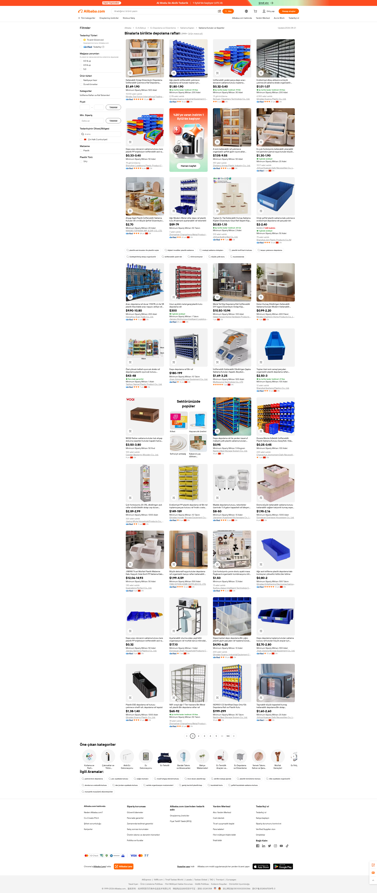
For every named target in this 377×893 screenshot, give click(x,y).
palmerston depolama (94, 779)
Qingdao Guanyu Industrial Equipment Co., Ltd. (188, 99)
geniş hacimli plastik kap (192, 785)
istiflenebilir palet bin (173, 257)
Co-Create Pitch (91, 818)
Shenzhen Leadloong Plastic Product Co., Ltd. (145, 165)
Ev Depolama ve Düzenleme (163, 28)
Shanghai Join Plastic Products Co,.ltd (274, 240)
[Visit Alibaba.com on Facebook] (257, 846)
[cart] (256, 11)
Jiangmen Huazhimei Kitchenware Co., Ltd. (232, 517)
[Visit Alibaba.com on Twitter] (269, 846)
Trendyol (220, 879)
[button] (219, 11)
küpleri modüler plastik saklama (181, 250)
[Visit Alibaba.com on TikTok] (287, 846)
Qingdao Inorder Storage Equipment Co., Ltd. (188, 517)
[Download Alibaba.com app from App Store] (261, 866)
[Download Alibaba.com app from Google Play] (283, 866)
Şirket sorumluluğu (92, 823)
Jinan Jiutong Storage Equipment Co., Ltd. (188, 379)
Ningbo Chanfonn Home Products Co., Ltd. (276, 317)
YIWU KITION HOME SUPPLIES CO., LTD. (187, 584)
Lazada (188, 879)
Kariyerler (88, 829)
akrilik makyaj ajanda (222, 779)
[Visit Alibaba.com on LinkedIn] (263, 846)
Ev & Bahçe (141, 28)
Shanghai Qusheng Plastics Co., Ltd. (273, 388)
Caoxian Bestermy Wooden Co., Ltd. (142, 455)
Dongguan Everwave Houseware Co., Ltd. (275, 517)
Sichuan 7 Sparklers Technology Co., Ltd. (231, 99)
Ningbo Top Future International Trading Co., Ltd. (145, 96)
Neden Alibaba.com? (93, 812)
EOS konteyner (197, 257)
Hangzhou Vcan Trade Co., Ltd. (139, 317)
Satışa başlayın (262, 818)
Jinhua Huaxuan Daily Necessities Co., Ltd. (276, 168)
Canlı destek (218, 818)
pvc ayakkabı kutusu (119, 779)
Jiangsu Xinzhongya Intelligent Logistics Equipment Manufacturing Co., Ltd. (188, 319)
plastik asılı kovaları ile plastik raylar (144, 250)
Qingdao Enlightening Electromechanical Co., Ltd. (276, 584)
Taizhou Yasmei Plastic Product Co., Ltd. (144, 384)
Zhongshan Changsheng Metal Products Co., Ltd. (188, 234)
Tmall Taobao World (174, 879)
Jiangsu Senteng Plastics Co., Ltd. (141, 651)
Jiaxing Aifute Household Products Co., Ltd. (145, 521)
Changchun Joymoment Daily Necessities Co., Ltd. (276, 455)
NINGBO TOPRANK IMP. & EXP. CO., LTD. (144, 230)
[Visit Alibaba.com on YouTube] (281, 846)
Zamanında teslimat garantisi (140, 823)
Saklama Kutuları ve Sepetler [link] (211, 28)
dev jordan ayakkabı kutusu (126, 785)
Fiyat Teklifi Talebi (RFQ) (180, 821)
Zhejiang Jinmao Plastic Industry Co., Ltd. (231, 165)
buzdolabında (238, 257)
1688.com (158, 879)
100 (228, 736)
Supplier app (183, 866)
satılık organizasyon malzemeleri (159, 785)
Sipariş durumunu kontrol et (268, 823)
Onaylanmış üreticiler (179, 815)
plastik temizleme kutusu (250, 779)
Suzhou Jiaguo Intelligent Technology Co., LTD (232, 588)
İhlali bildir (217, 840)
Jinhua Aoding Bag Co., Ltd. (225, 237)
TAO (211, 879)
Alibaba (128, 28)
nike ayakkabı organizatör (279, 779)
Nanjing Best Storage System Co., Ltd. (230, 451)
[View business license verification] (215, 888)
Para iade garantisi (135, 818)
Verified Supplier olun (265, 829)
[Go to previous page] (186, 736)
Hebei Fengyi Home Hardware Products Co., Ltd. (232, 317)
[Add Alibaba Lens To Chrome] (123, 866)
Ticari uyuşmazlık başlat (223, 823)
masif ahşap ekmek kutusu (168, 779)
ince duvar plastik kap (196, 779)
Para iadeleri (218, 829)
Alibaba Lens (99, 866)
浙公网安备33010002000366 (236, 888)
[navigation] (100, 382)
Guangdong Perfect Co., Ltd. (139, 588)
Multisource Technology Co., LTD (228, 382)
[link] (373, 865)
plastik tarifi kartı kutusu (242, 250)
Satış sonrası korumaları (137, 829)
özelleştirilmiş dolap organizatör (142, 257)
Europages (231, 879)
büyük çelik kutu (218, 257)
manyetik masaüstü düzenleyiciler (99, 792)
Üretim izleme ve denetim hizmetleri (143, 835)
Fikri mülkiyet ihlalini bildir (224, 835)
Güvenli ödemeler (135, 812)
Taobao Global (200, 879)
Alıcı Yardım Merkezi (222, 812)
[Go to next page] (234, 736)
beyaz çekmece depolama (271, 250)
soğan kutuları (142, 779)
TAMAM (113, 107)
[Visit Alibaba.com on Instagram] (275, 846)
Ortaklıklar (260, 835)
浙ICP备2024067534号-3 (263, 888)
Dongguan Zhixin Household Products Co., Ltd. (188, 651)
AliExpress (146, 879)
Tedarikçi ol (261, 812)
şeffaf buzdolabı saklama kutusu (244, 785)
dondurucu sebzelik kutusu (96, 785)
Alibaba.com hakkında (94, 806)
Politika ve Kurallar (135, 840)
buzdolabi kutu (217, 785)
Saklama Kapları (187, 28)
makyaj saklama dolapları (212, 250)
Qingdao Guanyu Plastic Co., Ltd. (271, 99)
